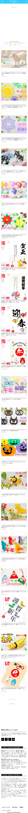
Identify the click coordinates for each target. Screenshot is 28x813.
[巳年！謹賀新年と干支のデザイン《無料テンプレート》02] (14, 610)
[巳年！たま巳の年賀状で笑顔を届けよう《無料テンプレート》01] (14, 674)
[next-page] (4, 694)
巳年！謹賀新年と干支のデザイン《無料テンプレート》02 (13, 624)
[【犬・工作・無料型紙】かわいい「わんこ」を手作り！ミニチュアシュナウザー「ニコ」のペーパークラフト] (14, 157)
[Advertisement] (14, 22)
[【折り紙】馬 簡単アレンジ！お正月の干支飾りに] (14, 385)
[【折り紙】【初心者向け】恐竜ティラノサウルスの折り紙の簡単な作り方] (14, 512)
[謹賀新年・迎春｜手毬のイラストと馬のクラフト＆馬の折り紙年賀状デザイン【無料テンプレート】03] (14, 287)
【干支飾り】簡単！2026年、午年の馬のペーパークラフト (13, 494)
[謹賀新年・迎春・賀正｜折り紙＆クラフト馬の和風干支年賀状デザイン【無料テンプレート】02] (14, 319)
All (7, 44)
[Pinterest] (6, 739)
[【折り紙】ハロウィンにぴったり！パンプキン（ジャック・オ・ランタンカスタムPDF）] (14, 448)
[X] (9, 739)
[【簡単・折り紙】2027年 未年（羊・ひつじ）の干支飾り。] (14, 190)
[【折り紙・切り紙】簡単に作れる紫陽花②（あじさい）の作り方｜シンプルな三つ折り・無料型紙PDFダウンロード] (14, 124)
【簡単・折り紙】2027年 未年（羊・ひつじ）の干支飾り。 (13, 204)
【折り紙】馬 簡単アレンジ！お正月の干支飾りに (11, 399)
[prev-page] (2, 694)
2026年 (14, 44)
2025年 (10, 44)
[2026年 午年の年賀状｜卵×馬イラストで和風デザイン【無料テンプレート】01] (14, 352)
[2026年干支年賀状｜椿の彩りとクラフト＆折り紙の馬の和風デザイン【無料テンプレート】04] (14, 254)
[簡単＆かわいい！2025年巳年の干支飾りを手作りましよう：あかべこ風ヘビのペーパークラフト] (14, 641)
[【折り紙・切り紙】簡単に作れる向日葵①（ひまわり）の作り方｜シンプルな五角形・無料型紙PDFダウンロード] (14, 92)
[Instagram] (2, 739)
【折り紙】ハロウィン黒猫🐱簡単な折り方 (10, 430)
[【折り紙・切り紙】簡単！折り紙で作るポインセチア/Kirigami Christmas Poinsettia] (14, 221)
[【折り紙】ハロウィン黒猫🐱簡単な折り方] (14, 416)
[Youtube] (13, 739)
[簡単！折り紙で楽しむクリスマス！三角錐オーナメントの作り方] (14, 577)
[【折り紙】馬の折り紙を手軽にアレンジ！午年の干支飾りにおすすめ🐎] (14, 545)
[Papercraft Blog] (14, 1)
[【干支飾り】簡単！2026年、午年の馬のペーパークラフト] (14, 480)
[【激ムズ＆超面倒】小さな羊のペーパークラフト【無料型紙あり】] (14, 59)
